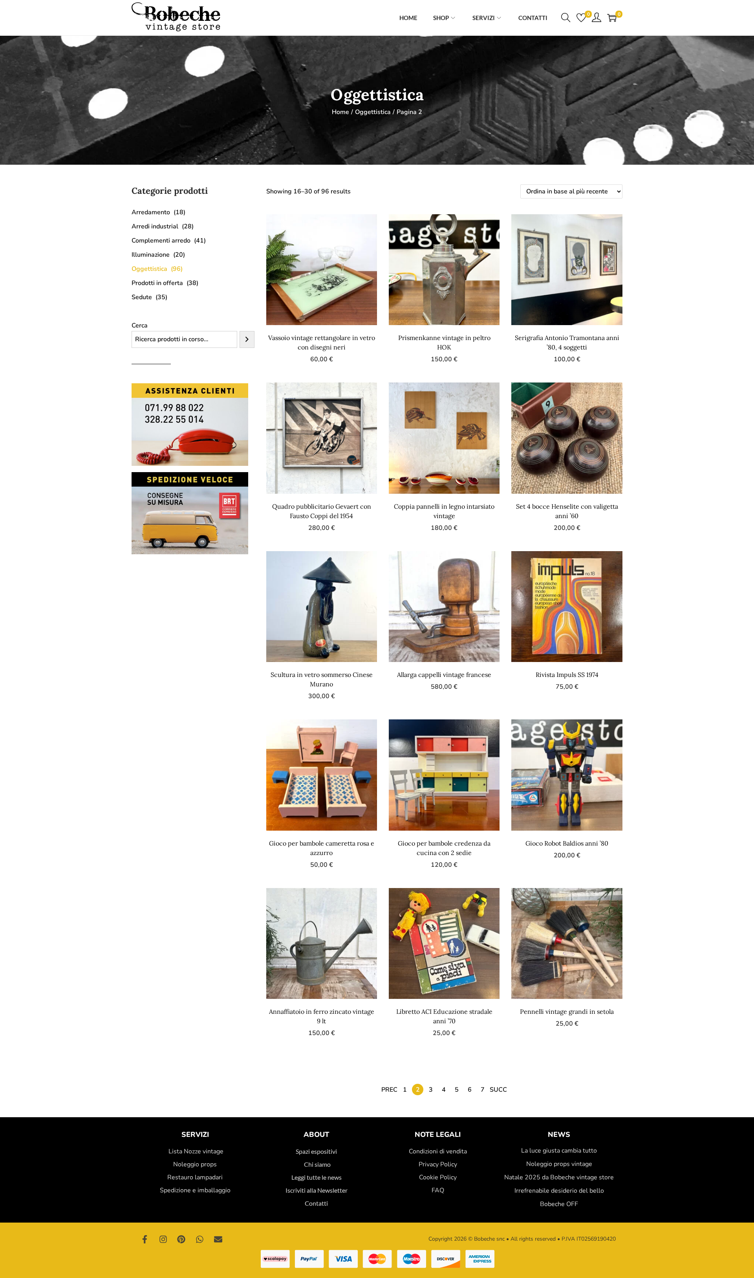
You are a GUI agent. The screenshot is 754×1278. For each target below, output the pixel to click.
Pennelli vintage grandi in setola (567, 1011)
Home (340, 112)
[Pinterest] (181, 1239)
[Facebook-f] (145, 1239)
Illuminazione (151, 254)
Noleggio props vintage (559, 1164)
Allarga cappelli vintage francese (444, 675)
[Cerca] (247, 339)
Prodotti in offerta (157, 283)
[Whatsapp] (200, 1239)
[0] (581, 17)
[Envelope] (218, 1239)
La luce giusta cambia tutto (559, 1150)
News (559, 1134)
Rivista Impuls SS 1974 (567, 675)
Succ (498, 1089)
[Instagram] (163, 1239)
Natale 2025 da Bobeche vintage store (559, 1177)
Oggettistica (373, 112)
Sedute (142, 297)
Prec (389, 1089)
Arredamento (151, 212)
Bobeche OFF (559, 1204)
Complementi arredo (161, 240)
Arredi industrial (155, 226)
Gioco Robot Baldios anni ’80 (566, 843)
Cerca (140, 325)
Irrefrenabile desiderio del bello (559, 1190)
